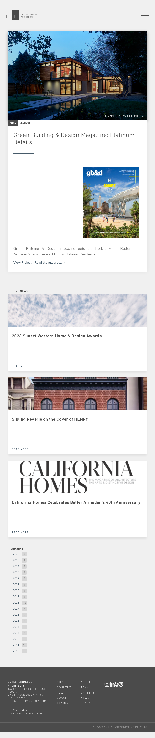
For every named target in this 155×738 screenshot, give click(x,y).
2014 (16, 627)
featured (65, 703)
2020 (16, 590)
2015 (16, 621)
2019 (16, 596)
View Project (22, 262)
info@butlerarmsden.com (27, 701)
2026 (16, 554)
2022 (16, 578)
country (64, 687)
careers (88, 692)
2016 (16, 615)
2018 (16, 603)
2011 (16, 645)
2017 (16, 609)
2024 (16, 566)
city (60, 682)
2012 (16, 639)
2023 (16, 572)
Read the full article (48, 262)
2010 (16, 651)
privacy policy (18, 709)
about (86, 682)
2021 (16, 584)
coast (62, 697)
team (85, 687)
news (85, 697)
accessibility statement (26, 713)
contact (87, 703)
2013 (16, 633)
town (61, 692)
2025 (16, 560)
